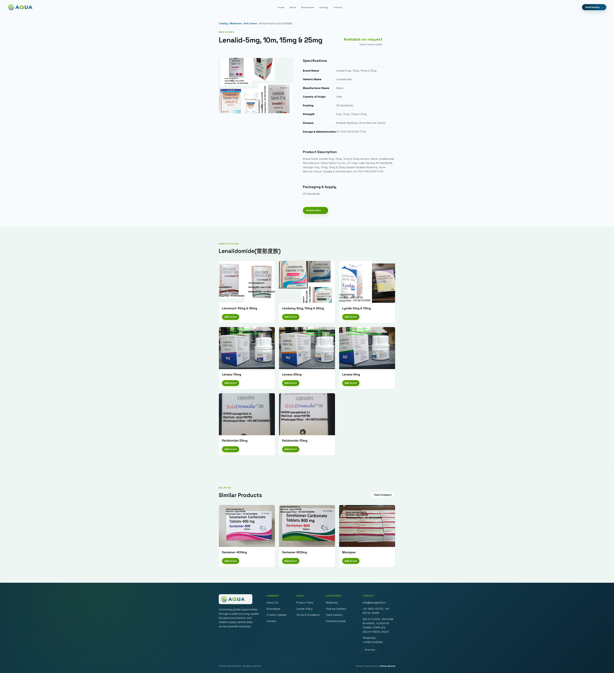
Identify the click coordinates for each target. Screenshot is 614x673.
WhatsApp (370, 649)
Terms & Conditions (308, 614)
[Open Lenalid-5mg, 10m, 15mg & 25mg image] (256, 85)
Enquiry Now (314, 210)
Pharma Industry (336, 608)
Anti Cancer (250, 23)
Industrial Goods (336, 621)
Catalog (323, 7)
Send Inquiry (592, 7)
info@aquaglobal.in (374, 602)
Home (281, 7)
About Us (272, 602)
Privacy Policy (304, 602)
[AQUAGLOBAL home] (23, 7)
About (293, 7)
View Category (383, 494)
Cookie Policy (304, 608)
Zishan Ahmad (387, 666)
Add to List (230, 317)
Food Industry (334, 614)
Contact (337, 7)
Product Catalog (276, 614)
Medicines (236, 23)
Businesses (307, 7)
